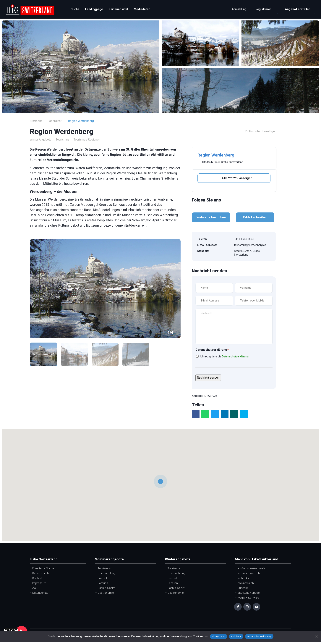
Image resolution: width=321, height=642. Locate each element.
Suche (75, 9)
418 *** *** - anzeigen (236, 178)
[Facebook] (238, 607)
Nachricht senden (208, 377)
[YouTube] (256, 607)
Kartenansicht (118, 9)
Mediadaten (142, 9)
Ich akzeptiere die (224, 356)
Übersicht (55, 121)
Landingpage (94, 9)
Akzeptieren (218, 636)
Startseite (36, 121)
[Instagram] (247, 607)
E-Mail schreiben (255, 217)
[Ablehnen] (316, 636)
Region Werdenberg (215, 155)
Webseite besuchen (211, 217)
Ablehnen (236, 636)
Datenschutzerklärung (235, 356)
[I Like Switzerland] (30, 9)
